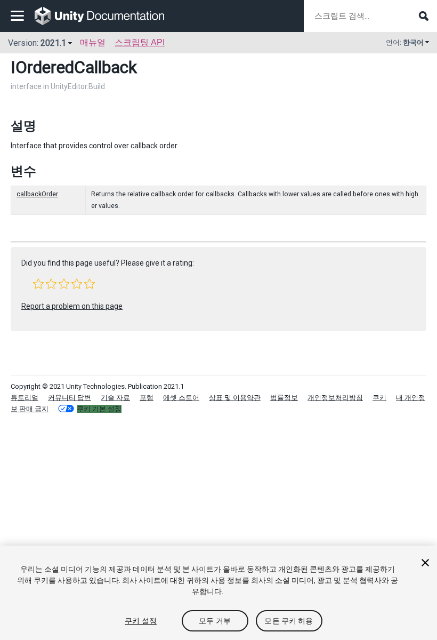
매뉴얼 (93, 42)
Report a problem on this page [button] (72, 306)
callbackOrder (37, 194)
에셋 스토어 (181, 398)
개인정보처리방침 (335, 398)
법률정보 (284, 398)
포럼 (146, 398)
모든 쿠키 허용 (288, 621)
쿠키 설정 (141, 621)
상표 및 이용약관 (235, 398)
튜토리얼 (24, 398)
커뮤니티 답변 (69, 398)
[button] (38, 283)
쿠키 (379, 398)
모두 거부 (215, 621)
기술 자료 (115, 398)
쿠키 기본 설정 (99, 409)
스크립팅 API (140, 42)
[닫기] (425, 562)
